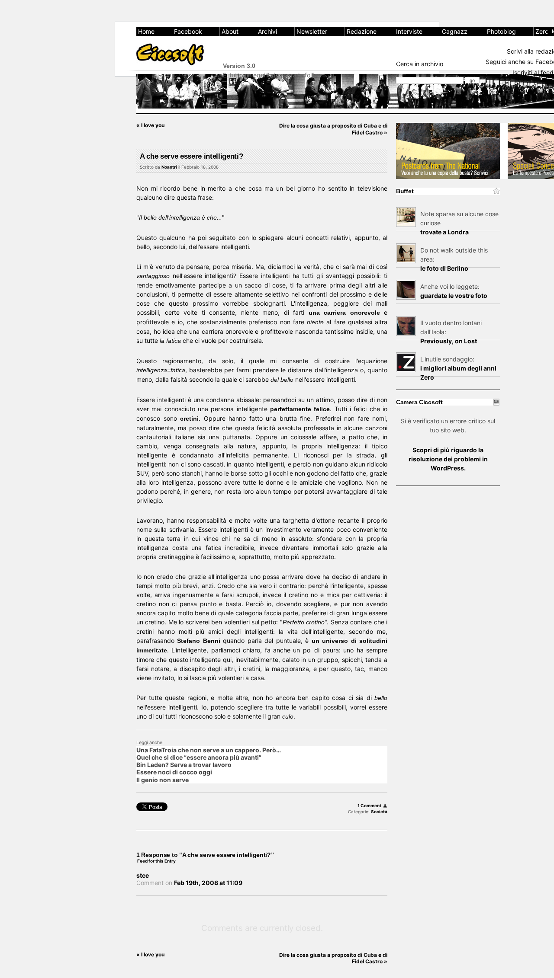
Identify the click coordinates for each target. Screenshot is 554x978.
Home (146, 31)
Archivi (267, 31)
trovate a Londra (444, 232)
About (230, 31)
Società (379, 811)
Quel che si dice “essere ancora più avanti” (198, 757)
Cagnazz (454, 31)
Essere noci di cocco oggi (174, 772)
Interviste (409, 31)
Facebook (188, 31)
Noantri (169, 166)
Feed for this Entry (156, 860)
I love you (150, 125)
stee (142, 875)
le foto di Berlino (444, 268)
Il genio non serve (162, 779)
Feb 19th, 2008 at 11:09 (208, 882)
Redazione (362, 31)
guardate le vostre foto (453, 295)
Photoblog (501, 31)
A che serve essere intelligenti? (191, 156)
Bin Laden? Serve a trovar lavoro (184, 764)
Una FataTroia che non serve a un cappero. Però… (208, 750)
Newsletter (311, 31)
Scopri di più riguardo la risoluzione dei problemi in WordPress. (448, 459)
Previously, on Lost (448, 341)
